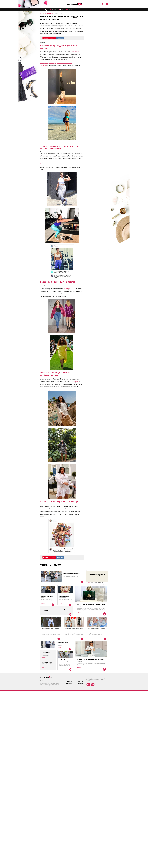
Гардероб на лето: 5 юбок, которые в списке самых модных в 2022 (47, 664)
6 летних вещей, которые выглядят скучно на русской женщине (63, 644)
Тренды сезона (69, 676)
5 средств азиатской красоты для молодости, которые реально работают (65, 596)
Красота (70, 9)
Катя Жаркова (43, 65)
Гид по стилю (69, 681)
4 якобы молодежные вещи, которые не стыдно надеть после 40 (47, 596)
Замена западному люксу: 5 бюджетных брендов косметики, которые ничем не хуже (97, 629)
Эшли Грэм (58, 165)
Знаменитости (69, 679)
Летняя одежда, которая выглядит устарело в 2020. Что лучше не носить (74, 629)
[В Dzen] (106, 4)
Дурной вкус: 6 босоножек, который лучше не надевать (64, 660)
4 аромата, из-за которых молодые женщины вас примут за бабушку (91, 605)
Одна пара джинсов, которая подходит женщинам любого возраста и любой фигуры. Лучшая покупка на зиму (61, 163)
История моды (69, 683)
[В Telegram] (101, 4)
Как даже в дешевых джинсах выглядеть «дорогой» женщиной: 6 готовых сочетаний (56, 63)
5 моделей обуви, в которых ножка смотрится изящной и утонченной (55, 610)
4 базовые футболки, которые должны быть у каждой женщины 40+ (90, 660)
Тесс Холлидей (75, 51)
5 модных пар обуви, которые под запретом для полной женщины (47, 654)
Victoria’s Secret (66, 288)
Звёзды (54, 9)
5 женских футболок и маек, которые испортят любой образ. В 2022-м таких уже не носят (97, 576)
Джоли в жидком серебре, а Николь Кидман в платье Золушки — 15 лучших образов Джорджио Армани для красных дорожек (99, 583)
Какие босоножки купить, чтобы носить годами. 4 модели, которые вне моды (71, 574)
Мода (61, 9)
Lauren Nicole (75, 381)
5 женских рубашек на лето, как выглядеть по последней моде (51, 629)
